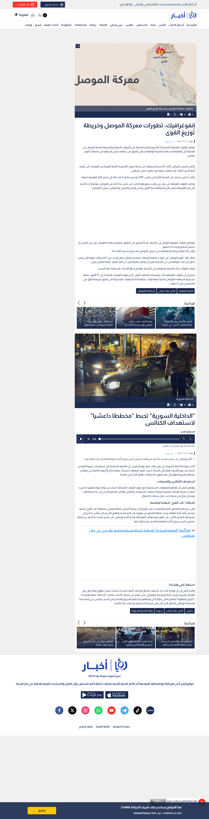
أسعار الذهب (176, 24)
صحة (153, 24)
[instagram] (85, 710)
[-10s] (183, 439)
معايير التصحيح (86, 726)
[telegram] (125, 710)
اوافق (42, 810)
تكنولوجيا (66, 24)
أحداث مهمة (51, 24)
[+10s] (190, 439)
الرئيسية (191, 24)
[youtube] (111, 710)
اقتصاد (103, 24)
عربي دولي (169, 141)
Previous (84, 303)
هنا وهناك (80, 24)
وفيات (28, 24)
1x (88, 438)
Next (79, 303)
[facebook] (59, 710)
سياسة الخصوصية (142, 812)
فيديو (38, 24)
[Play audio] (81, 439)
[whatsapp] (98, 710)
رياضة (92, 24)
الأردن (162, 24)
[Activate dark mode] (42, 15)
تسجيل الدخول (52, 4)
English (23, 15)
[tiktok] (138, 710)
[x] (72, 710)
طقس (129, 24)
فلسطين (141, 24)
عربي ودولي (116, 24)
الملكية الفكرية (103, 726)
